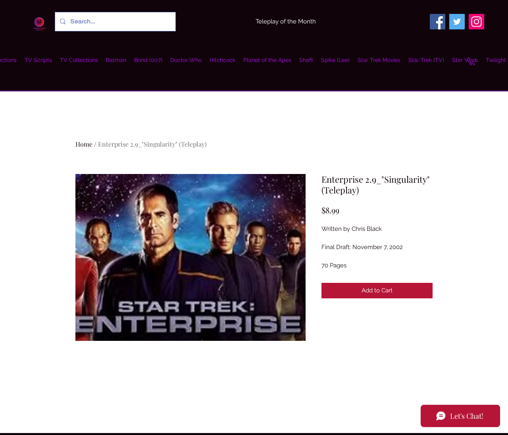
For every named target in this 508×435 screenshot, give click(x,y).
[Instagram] (476, 21)
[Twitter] (457, 21)
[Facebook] (437, 21)
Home (83, 144)
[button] (79, 60)
